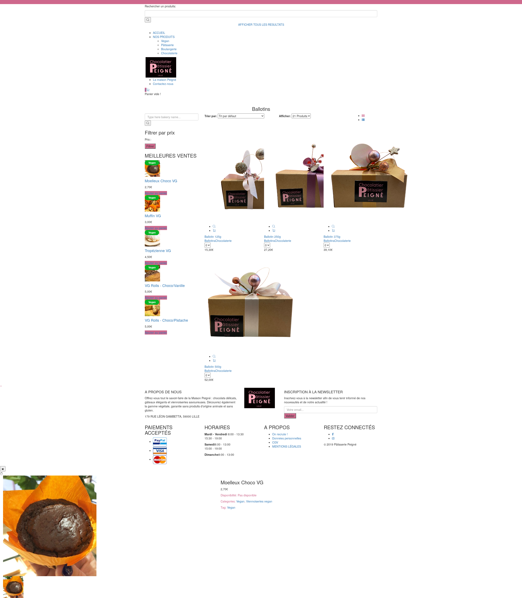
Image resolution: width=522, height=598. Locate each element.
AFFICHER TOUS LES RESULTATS (261, 24)
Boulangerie (169, 49)
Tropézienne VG (158, 250)
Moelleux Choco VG (161, 180)
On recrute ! (280, 434)
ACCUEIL (159, 33)
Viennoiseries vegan (259, 501)
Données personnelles (286, 438)
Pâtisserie (167, 45)
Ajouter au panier (156, 193)
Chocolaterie (169, 53)
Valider (290, 416)
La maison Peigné (164, 80)
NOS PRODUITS (164, 37)
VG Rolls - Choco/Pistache (166, 320)
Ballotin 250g (272, 237)
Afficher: (285, 116)
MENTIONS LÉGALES (286, 446)
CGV (275, 442)
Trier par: (211, 116)
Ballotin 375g (332, 237)
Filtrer (150, 146)
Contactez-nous (163, 84)
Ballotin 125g (213, 237)
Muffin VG (153, 215)
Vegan (165, 41)
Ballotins (210, 241)
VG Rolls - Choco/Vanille (165, 285)
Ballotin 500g (213, 367)
